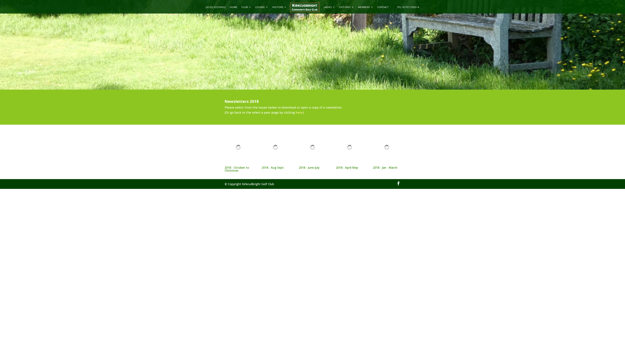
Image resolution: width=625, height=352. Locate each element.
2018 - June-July (309, 167)
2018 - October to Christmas (237, 169)
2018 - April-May (347, 167)
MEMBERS (364, 7)
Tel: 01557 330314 (406, 7)
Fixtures (345, 7)
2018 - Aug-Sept (273, 167)
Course (260, 7)
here (299, 112)
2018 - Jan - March (385, 167)
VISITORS (277, 7)
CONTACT (383, 7)
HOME (233, 7)
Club (245, 7)
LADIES (328, 7)
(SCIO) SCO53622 (216, 7)
